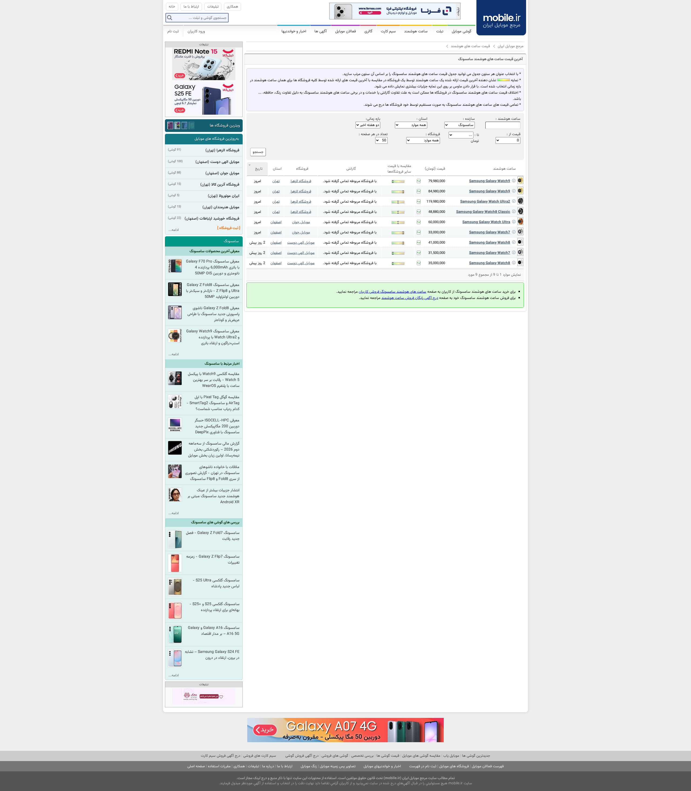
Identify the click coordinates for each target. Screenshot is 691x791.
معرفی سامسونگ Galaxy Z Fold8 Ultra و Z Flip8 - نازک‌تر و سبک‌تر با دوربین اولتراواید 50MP (212, 291)
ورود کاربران (196, 32)
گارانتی (351, 169)
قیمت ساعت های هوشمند (470, 46)
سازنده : (469, 119)
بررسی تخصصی (362, 756)
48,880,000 (436, 212)
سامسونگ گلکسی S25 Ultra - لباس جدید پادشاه (216, 583)
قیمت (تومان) (435, 169)
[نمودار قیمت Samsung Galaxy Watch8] (419, 242)
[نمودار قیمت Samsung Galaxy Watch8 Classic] (419, 212)
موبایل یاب (451, 756)
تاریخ (258, 169)
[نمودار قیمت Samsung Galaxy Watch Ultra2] (419, 201)
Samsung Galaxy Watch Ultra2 (485, 201)
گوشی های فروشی (334, 756)
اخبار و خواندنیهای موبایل (382, 766)
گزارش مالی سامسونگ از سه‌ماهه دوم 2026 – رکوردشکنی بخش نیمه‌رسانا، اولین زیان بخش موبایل (213, 450)
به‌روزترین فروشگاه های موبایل (217, 139)
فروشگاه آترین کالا (225, 185)
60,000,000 (436, 222)
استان (277, 169)
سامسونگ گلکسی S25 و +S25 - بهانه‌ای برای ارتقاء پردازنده (214, 607)
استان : (421, 119)
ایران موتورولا (229, 196)
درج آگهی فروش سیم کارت (220, 756)
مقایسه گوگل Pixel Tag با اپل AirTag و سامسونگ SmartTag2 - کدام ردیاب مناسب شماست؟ (213, 403)
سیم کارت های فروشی (259, 756)
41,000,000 (436, 243)
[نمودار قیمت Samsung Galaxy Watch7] (419, 232)
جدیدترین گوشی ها (476, 756)
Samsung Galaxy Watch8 (489, 243)
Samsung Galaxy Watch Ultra (486, 222)
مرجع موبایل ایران (510, 46)
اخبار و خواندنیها (294, 32)
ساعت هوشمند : (508, 119)
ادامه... (173, 230)
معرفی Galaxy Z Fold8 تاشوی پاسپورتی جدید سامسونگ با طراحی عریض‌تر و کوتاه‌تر (213, 314)
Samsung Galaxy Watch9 (489, 181)
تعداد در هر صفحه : (373, 134)
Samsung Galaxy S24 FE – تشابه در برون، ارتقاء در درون (212, 655)
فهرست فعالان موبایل (488, 766)
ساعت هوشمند (504, 169)
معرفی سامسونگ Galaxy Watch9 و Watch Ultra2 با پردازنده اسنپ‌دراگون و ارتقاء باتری (212, 337)
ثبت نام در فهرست (422, 766)
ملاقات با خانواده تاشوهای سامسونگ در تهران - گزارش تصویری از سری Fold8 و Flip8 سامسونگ (212, 473)
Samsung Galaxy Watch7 (489, 232)
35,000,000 (436, 263)
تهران (276, 181)
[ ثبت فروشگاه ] (228, 228)
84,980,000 (436, 191)
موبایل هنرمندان (226, 207)
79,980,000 (436, 181)
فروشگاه (302, 169)
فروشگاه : (433, 134)
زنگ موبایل (309, 766)
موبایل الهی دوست (300, 243)
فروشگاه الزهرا (301, 181)
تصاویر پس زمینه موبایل (337, 766)
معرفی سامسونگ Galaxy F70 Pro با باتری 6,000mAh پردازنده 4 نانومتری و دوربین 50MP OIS (212, 268)
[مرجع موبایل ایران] (497, 13)
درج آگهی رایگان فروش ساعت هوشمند (409, 298)
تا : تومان (475, 138)
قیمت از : (513, 134)
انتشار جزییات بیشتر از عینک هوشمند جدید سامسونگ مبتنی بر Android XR (213, 496)
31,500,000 (436, 253)
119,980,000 (435, 201)
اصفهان (276, 222)
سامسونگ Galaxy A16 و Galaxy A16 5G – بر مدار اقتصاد (213, 631)
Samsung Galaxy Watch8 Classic (483, 212)
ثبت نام (173, 32)
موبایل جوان (301, 222)
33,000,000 (436, 232)
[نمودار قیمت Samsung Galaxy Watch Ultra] (419, 222)
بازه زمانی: (373, 119)
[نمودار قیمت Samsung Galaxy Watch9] (419, 181)
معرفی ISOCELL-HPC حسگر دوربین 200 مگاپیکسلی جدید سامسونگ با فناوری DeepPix (217, 426)
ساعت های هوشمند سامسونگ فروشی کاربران (392, 292)
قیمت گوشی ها (388, 756)
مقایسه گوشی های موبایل (421, 756)
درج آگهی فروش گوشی (302, 756)
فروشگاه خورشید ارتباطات (219, 219)
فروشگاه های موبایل (454, 766)
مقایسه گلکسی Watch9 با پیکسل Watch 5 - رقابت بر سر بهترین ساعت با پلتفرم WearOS (213, 380)
